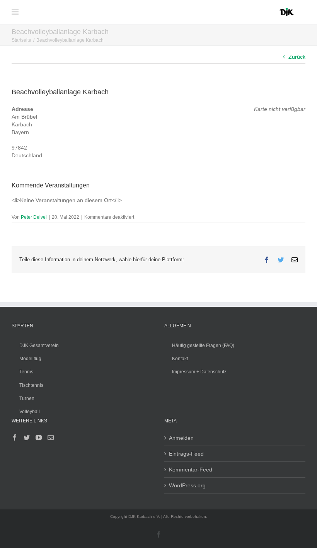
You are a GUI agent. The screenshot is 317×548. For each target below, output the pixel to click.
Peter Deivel (34, 217)
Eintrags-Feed (186, 454)
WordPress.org (187, 485)
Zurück (296, 57)
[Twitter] (27, 437)
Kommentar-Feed (190, 469)
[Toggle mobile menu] (16, 12)
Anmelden (181, 438)
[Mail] (51, 437)
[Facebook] (15, 437)
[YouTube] (39, 437)
